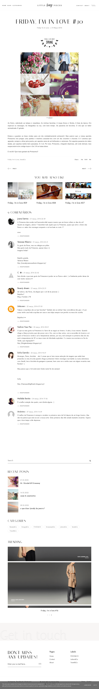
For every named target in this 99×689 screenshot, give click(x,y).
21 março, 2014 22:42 (31, 273)
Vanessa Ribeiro (24, 242)
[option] (49, 579)
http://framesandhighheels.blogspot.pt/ (30, 384)
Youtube (25, 297)
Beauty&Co (13, 527)
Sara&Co (23, 159)
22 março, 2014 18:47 (38, 353)
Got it (95, 685)
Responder (24, 236)
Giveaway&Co (50, 527)
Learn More (87, 685)
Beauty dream (23, 288)
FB (30, 297)
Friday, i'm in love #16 (49, 610)
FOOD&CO (37, 527)
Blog (10, 5)
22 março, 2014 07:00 (34, 306)
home (4, 5)
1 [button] (48, 615)
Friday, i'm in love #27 (75, 203)
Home (52, 656)
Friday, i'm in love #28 (46, 203)
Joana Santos (22, 218)
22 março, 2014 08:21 (41, 327)
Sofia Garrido (23, 352)
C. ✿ (19, 272)
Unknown (21, 306)
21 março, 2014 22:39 (37, 219)
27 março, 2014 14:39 (34, 412)
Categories (17, 5)
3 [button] (51, 615)
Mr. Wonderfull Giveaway (30, 483)
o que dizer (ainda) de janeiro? (32, 508)
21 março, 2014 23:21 (38, 288)
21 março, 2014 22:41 (40, 242)
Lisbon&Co (63, 527)
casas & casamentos (28, 496)
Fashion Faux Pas (24, 327)
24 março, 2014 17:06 (39, 399)
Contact (79, 5)
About (87, 5)
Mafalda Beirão (23, 398)
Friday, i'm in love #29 (17, 203)
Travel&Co (13, 531)
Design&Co (25, 527)
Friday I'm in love (43, 28)
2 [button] (49, 615)
